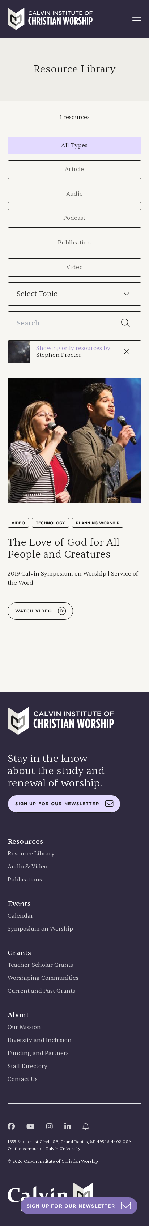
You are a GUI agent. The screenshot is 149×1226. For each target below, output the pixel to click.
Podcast (74, 218)
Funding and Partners (38, 1053)
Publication (74, 242)
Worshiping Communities (43, 978)
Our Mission (24, 1027)
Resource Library (31, 853)
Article (74, 169)
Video (74, 267)
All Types (74, 145)
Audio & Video (27, 866)
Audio (74, 193)
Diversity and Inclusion (40, 1040)
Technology (50, 523)
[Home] (50, 18)
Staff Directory (27, 1066)
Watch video (33, 611)
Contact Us (23, 1079)
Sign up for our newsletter (57, 803)
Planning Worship (97, 523)
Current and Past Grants (41, 991)
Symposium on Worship (40, 929)
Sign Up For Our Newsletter (71, 1206)
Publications (25, 879)
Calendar (20, 916)
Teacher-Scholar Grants (40, 965)
